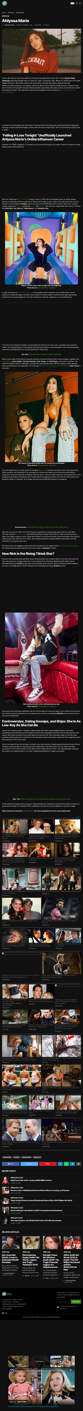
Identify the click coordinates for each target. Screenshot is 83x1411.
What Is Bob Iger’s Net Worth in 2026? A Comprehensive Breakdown (36, 1210)
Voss (47, 1278)
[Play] (61, 1361)
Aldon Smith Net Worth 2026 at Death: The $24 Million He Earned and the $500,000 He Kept (72, 1262)
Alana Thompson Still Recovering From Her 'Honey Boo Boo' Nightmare (41, 1371)
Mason (27, 1275)
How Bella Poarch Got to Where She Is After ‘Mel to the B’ (47, 527)
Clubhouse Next (26, 1157)
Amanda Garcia (9, 25)
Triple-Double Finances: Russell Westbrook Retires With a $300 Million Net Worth (41, 1200)
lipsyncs (42, 206)
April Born (16, 1157)
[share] (70, 1370)
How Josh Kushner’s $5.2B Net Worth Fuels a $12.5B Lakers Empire (36, 1220)
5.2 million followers (25, 292)
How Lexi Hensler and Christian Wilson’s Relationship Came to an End (45, 799)
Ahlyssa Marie (20, 534)
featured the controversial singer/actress (54, 366)
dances (19, 206)
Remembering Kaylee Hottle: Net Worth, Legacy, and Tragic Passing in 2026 (31, 1260)
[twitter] (6, 1313)
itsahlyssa (43, 470)
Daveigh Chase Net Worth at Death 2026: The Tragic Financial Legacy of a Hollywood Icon (51, 1261)
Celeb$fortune (28, 811)
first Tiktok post (23, 199)
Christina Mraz (71, 1280)
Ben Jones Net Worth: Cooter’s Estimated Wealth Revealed (10, 1258)
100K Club (11, 12)
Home (3, 12)
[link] (12, 1371)
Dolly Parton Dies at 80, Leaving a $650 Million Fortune (31, 1180)
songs (33, 206)
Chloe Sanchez (9, 1273)
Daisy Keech (37, 1157)
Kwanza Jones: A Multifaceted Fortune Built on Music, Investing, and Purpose (40, 1190)
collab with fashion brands (69, 546)
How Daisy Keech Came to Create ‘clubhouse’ (45, 354)
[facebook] (3, 1313)
